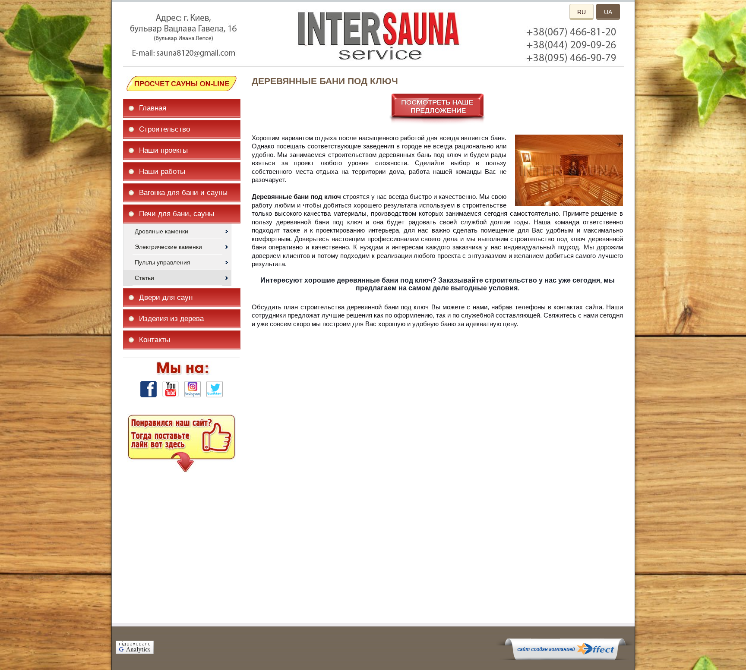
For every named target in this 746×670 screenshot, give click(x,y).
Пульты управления (162, 262)
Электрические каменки (168, 246)
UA (608, 12)
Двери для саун (166, 297)
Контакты (154, 340)
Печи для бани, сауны (176, 214)
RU (581, 12)
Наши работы (162, 171)
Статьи (144, 277)
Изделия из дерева (171, 319)
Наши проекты (163, 150)
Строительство (164, 129)
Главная (152, 108)
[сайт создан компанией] (565, 657)
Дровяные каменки (161, 231)
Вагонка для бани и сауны (183, 193)
